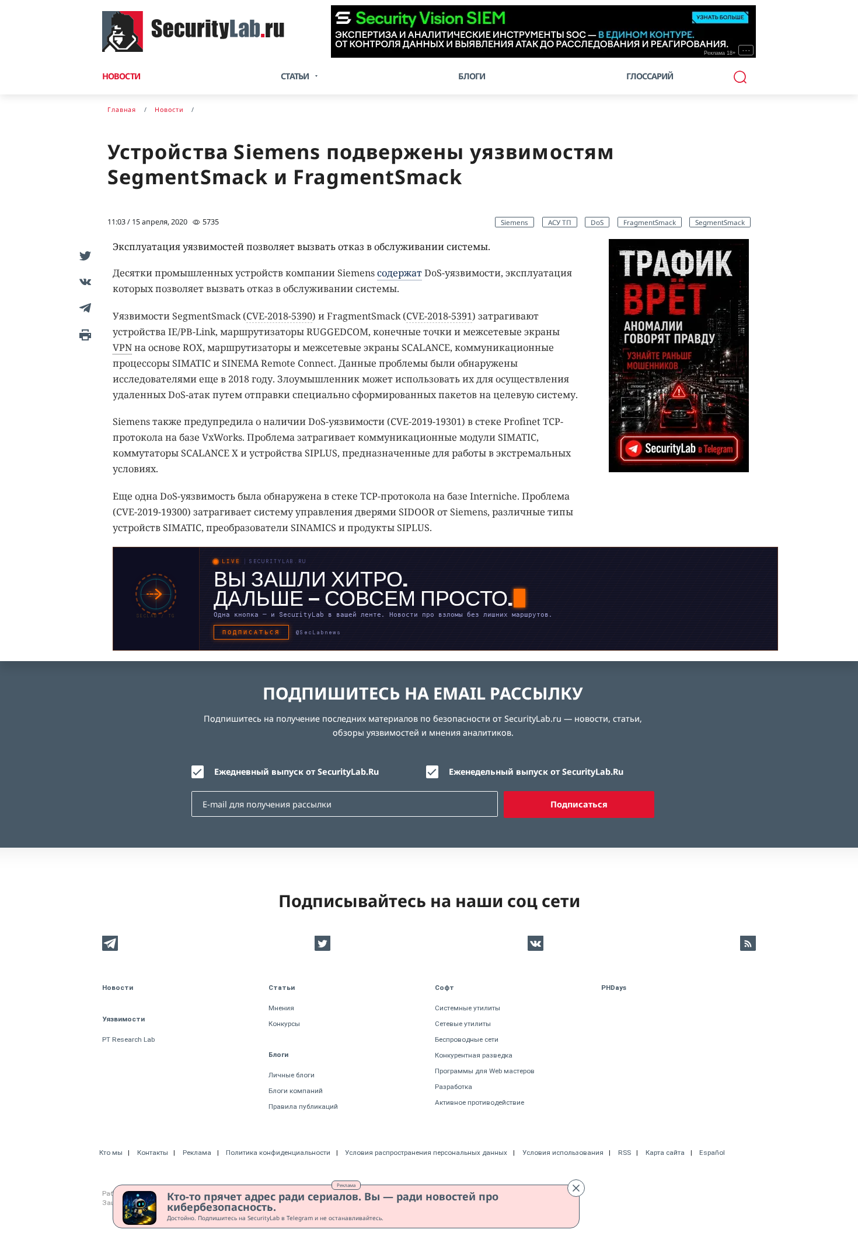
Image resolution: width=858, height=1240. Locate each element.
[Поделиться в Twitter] (83, 255)
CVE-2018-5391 (439, 316)
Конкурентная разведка (473, 1055)
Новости (121, 76)
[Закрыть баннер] (576, 1188)
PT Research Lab (128, 1039)
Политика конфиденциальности (278, 1152)
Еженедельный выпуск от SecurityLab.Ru (536, 771)
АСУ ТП (559, 222)
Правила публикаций (303, 1106)
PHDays (613, 987)
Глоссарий (650, 76)
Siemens (514, 222)
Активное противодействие (479, 1102)
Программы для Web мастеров (485, 1071)
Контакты (152, 1152)
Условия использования (563, 1152)
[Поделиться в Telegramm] (83, 307)
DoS (597, 222)
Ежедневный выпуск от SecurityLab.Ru (296, 771)
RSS (624, 1152)
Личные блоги (291, 1075)
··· (746, 50)
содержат (399, 272)
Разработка (453, 1087)
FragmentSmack (649, 222)
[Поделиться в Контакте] (83, 281)
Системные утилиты (467, 1008)
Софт (444, 987)
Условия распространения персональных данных (426, 1152)
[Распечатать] (83, 334)
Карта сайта (665, 1152)
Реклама (346, 1185)
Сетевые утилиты (463, 1024)
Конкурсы (284, 1024)
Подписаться (579, 804)
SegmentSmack (720, 222)
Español (712, 1152)
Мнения (281, 1008)
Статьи (281, 987)
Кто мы (111, 1152)
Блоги (471, 76)
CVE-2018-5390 (279, 316)
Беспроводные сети (466, 1039)
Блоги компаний (295, 1091)
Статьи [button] (295, 76)
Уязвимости (123, 1019)
